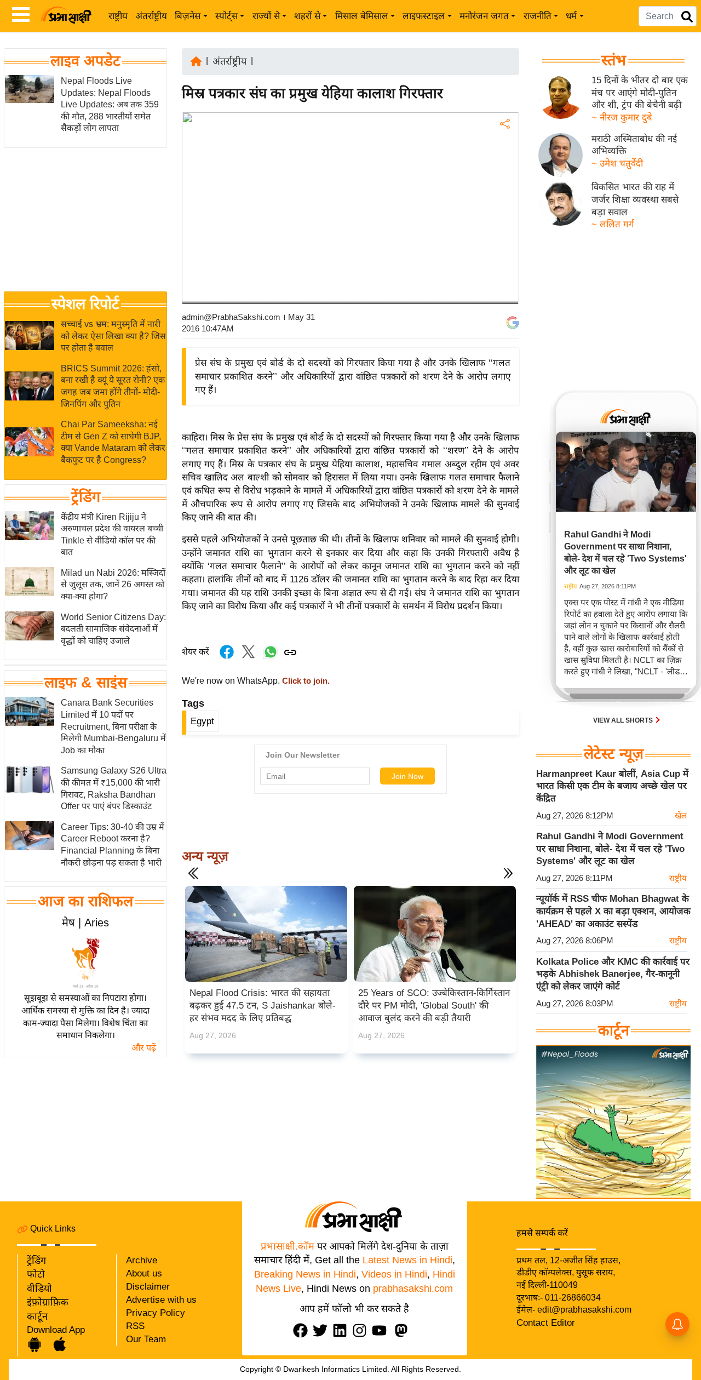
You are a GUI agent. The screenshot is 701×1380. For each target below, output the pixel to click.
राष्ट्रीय (118, 16)
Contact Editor (545, 1323)
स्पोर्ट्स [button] (226, 16)
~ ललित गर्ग (612, 224)
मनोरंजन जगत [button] (484, 16)
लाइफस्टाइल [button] (424, 16)
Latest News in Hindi (407, 1260)
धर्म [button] (571, 16)
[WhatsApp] (504, 204)
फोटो (36, 1274)
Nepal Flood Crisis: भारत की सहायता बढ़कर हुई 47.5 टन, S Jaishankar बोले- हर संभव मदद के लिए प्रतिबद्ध (262, 1005)
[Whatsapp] (270, 657)
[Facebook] (504, 157)
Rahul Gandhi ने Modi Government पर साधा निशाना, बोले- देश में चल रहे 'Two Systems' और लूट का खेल (610, 848)
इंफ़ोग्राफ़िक (47, 1302)
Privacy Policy (155, 1313)
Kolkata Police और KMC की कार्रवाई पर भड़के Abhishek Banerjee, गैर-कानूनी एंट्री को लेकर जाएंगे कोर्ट (612, 974)
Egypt (202, 721)
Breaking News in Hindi (305, 1274)
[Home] (196, 60)
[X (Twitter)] (504, 181)
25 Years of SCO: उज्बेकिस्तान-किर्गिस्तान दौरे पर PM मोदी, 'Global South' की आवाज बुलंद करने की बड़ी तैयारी (434, 1005)
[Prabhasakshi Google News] (512, 322)
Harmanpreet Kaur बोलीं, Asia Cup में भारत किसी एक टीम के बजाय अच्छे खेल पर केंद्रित (612, 786)
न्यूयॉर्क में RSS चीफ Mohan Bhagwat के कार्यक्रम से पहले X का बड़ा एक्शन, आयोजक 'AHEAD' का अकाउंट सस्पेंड (613, 911)
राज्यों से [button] (266, 16)
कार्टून (37, 1316)
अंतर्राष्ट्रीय (151, 16)
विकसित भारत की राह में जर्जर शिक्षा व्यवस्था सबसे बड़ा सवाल (635, 199)
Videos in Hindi (394, 1274)
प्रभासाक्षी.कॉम (287, 1246)
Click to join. (305, 681)
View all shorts (623, 720)
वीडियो (39, 1288)
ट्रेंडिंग (85, 497)
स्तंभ (613, 60)
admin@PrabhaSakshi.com (231, 317)
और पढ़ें (143, 1047)
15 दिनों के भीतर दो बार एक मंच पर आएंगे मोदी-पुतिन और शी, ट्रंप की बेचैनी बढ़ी (639, 92)
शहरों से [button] (307, 16)
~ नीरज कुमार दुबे (621, 117)
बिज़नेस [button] (187, 16)
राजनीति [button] (537, 16)
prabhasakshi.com (413, 1288)
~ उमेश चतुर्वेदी (617, 163)
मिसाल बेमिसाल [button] (361, 16)
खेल (681, 815)
